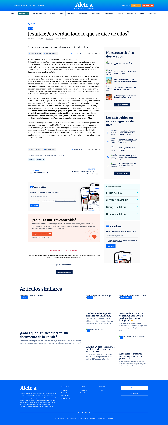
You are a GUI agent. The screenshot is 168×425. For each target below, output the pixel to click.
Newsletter (83, 390)
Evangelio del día (116, 207)
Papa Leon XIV (131, 13)
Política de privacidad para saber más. (65, 201)
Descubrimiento (96, 13)
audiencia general (126, 297)
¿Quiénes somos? (83, 418)
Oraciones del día (116, 214)
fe (88, 331)
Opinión (61, 13)
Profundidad (71, 13)
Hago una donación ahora (41, 234)
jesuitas (31, 159)
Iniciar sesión (126, 5)
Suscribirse (134, 388)
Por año (101, 390)
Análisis (52, 13)
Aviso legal (93, 418)
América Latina (152, 13)
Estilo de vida (109, 13)
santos (90, 297)
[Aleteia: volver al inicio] (84, 4)
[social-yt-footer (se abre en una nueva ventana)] (78, 413)
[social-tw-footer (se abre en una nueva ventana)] (86, 413)
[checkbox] (30, 201)
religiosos (40, 159)
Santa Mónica (90, 8)
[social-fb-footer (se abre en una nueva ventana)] (82, 413)
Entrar (70, 265)
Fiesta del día (114, 192)
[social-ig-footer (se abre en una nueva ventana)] (89, 413)
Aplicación (83, 393)
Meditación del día (117, 199)
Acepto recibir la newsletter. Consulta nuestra (54, 201)
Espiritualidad (83, 13)
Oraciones (22, 13)
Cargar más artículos (122, 105)
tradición (24, 297)
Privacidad (110, 418)
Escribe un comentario (64, 272)
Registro (134, 5)
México (142, 13)
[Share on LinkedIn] (89, 53)
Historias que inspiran (39, 13)
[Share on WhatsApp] (99, 53)
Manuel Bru (49, 39)
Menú (12, 13)
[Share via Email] (96, 53)
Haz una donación (71, 418)
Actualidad (120, 13)
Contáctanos (101, 418)
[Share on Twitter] (92, 53)
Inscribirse (34, 205)
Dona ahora (146, 5)
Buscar (42, 5)
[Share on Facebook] (85, 53)
